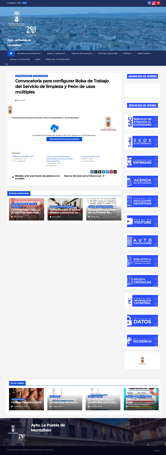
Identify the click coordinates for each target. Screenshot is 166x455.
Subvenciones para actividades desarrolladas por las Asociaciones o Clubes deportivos (60, 159)
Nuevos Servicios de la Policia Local (82, 176)
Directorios (144, 54)
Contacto (157, 450)
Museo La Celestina (20, 59)
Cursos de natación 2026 (138, 401)
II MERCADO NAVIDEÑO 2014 (22, 156)
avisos (52, 206)
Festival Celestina (108, 54)
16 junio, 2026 (96, 406)
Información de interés (143, 396)
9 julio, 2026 (57, 406)
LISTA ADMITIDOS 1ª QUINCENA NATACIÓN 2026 (102, 402)
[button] (6, 64)
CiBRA (38, 59)
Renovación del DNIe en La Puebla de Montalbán (102, 212)
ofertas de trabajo (40, 76)
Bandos (91, 206)
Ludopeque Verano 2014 (90, 156)
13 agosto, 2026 (20, 406)
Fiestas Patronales (81, 54)
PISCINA (99, 396)
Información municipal (29, 54)
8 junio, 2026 (133, 406)
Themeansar (48, 450)
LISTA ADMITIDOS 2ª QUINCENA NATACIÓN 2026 (64, 402)
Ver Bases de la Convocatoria (64, 139)
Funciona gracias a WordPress (18, 450)
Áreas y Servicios (56, 54)
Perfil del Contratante (58, 59)
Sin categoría (55, 396)
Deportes (92, 396)
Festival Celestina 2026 (26, 402)
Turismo (127, 54)
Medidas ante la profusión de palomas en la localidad (37, 177)
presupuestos (17, 206)
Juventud (33, 204)
